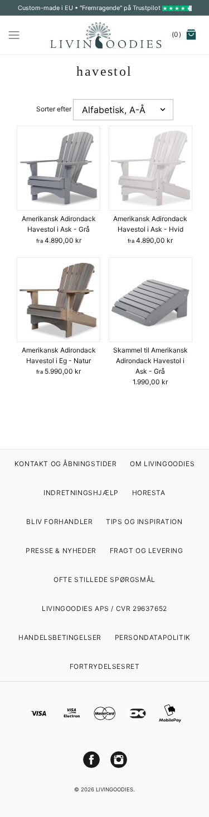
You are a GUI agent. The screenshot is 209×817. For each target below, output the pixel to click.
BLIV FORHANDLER (59, 521)
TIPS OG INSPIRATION (144, 521)
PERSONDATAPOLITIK (153, 637)
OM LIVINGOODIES (162, 463)
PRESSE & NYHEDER (61, 550)
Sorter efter (53, 109)
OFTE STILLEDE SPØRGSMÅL (104, 579)
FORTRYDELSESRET (105, 666)
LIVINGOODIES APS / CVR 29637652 (104, 608)
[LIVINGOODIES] (104, 35)
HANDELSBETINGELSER (59, 637)
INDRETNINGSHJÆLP (81, 492)
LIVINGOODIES (114, 789)
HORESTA (149, 492)
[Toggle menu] (14, 34)
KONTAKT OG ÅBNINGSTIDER (65, 463)
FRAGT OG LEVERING (146, 550)
